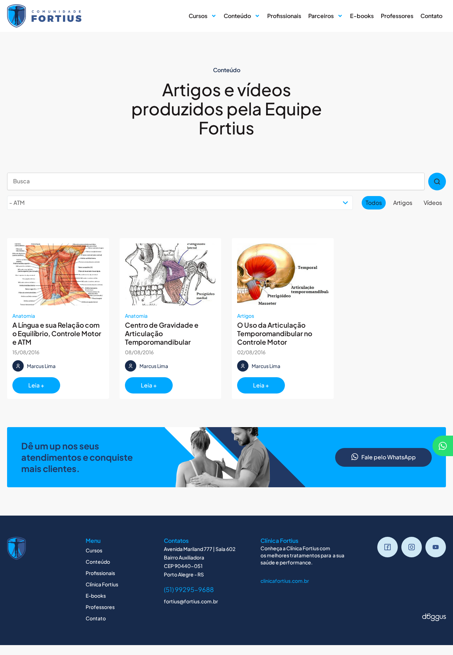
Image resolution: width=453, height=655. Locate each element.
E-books (362, 15)
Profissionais (284, 15)
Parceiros (321, 15)
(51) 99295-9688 (189, 589)
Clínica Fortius (102, 584)
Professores (397, 15)
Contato (431, 15)
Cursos (198, 15)
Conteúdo (237, 15)
